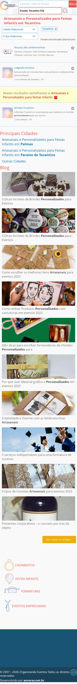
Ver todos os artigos (58, 539)
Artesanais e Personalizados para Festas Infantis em (33, 152)
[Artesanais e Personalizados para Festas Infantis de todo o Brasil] (56, 29)
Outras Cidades (14, 161)
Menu (73, 4)
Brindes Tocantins (24, 107)
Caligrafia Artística (24, 67)
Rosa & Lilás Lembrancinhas (29, 47)
